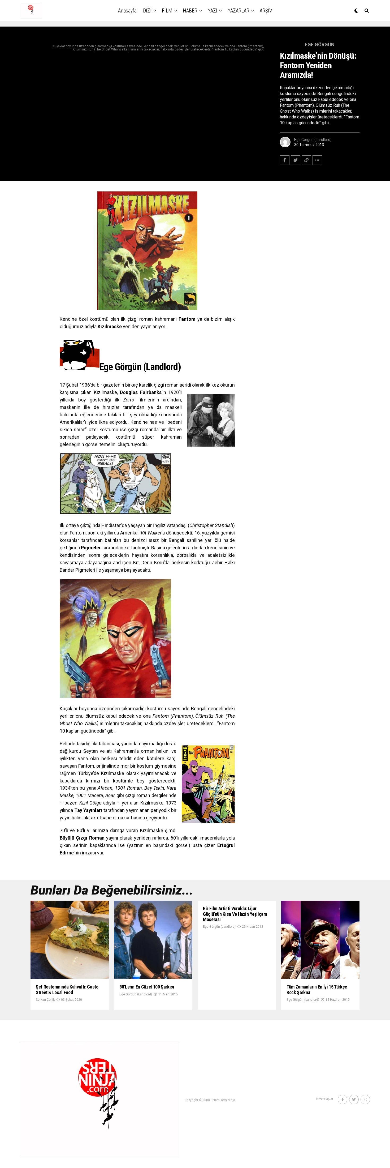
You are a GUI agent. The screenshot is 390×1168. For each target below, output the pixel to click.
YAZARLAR (238, 10)
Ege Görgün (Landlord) (313, 140)
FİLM (167, 10)
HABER (190, 10)
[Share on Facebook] (284, 160)
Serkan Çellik (45, 1000)
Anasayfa (127, 10)
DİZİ (147, 10)
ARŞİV (266, 10)
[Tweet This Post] (295, 160)
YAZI (212, 10)
